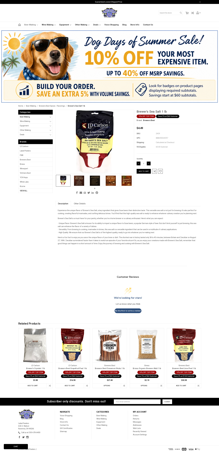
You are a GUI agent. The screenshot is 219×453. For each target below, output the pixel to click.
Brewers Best (25, 160)
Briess (22, 164)
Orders (135, 416)
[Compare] (192, 13)
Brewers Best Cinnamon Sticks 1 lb (110, 368)
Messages (137, 422)
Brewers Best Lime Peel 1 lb (184, 368)
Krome (22, 186)
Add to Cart (33, 386)
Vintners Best (25, 173)
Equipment (64, 25)
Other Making (81, 25)
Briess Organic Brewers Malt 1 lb (147, 368)
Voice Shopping (111, 25)
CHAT (16, 447)
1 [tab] (94, 188)
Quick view (35, 352)
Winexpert (24, 169)
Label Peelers (25, 151)
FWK (21, 155)
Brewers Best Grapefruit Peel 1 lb (72, 368)
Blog (124, 25)
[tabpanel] (63, 181)
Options (107, 386)
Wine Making (48, 25)
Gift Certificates (66, 428)
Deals (96, 25)
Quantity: (140, 159)
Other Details (80, 203)
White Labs (24, 182)
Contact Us (148, 25)
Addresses (137, 425)
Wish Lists (137, 428)
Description (63, 203)
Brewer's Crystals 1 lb (35, 368)
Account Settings (140, 435)
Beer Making (30, 25)
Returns (136, 419)
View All (23, 191)
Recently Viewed (139, 431)
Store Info (134, 25)
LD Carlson (24, 146)
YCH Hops (24, 177)
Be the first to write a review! (128, 311)
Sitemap (63, 431)
